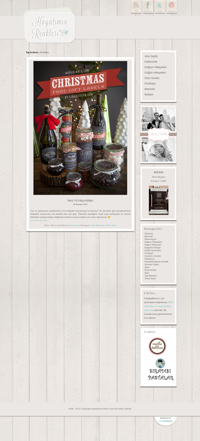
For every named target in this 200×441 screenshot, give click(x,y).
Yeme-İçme (111, 225)
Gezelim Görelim (153, 256)
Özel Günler (152, 78)
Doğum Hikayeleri (156, 67)
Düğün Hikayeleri (155, 72)
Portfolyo (150, 83)
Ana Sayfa (151, 56)
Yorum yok (74, 225)
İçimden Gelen (152, 264)
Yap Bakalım (98, 225)
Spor (147, 273)
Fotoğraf (149, 253)
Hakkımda (151, 61)
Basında (150, 89)
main (147, 267)
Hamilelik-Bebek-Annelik (156, 261)
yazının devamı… (40, 220)
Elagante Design (153, 247)
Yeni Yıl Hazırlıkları (80, 200)
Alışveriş (149, 233)
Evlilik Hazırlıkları (153, 250)
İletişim (149, 94)
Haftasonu (150, 259)
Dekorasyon (150, 239)
